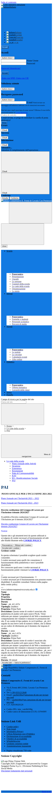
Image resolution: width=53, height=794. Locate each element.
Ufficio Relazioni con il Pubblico (21, 734)
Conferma (14, 198)
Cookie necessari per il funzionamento (17, 577)
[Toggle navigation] (22, 234)
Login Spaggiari (22, 113)
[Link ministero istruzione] (13, 5)
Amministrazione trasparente (19, 746)
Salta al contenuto (8, 2)
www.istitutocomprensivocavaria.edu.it (18, 589)
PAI (13, 480)
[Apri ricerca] (30, 212)
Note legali (11, 729)
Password (31, 63)
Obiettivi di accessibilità (17, 739)
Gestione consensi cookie (17, 743)
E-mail (29, 102)
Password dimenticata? (11, 68)
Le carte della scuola (15, 428)
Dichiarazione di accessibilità (19, 736)
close (4, 246)
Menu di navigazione (36, 455)
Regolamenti (17, 471)
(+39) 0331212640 (18, 692)
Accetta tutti (10, 548)
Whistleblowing (13, 741)
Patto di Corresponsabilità (23, 473)
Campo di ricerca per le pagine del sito (17, 399)
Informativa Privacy (15, 731)
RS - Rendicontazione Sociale (25, 478)
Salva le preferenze (22, 663)
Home (9, 426)
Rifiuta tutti (23, 545)
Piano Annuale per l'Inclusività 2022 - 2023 (19, 503)
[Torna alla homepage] (26, 201)
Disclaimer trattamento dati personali (16, 771)
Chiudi (4, 130)
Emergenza (17, 468)
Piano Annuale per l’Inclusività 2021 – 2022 (20, 498)
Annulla (5, 198)
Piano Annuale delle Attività (24, 463)
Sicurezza (16, 466)
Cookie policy (13, 726)
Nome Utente (32, 60)
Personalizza (7, 545)
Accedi (5, 47)
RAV (14, 476)
